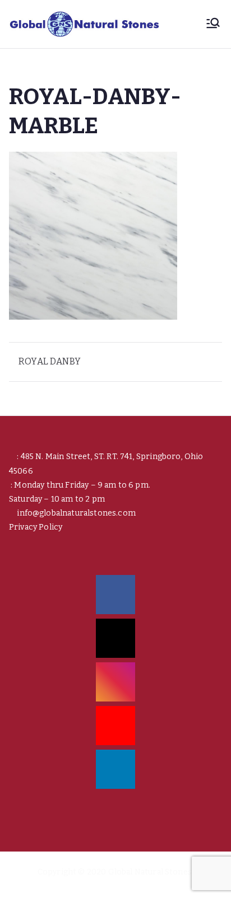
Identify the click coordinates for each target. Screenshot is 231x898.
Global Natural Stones (150, 872)
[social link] (115, 594)
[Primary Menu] (213, 24)
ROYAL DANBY (50, 361)
